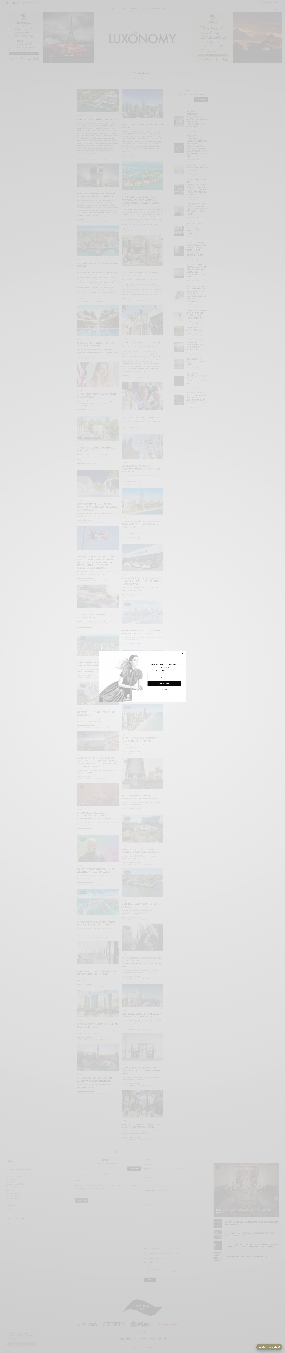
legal (165, 689)
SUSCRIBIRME (164, 683)
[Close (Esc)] (182, 654)
